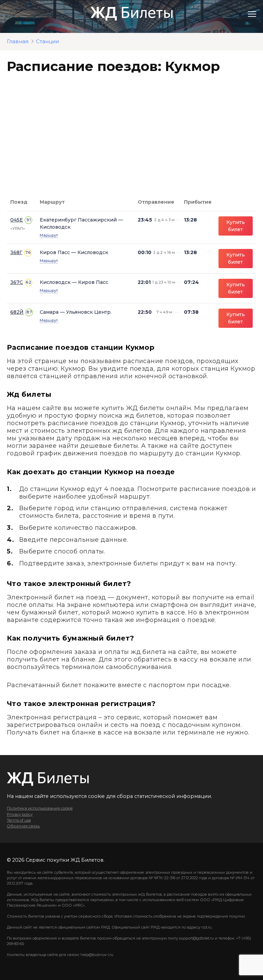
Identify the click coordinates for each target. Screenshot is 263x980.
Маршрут (49, 235)
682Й (17, 312)
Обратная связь (23, 826)
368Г (16, 252)
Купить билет (235, 225)
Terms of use (19, 820)
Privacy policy (20, 814)
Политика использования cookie (40, 808)
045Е (16, 220)
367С (16, 282)
